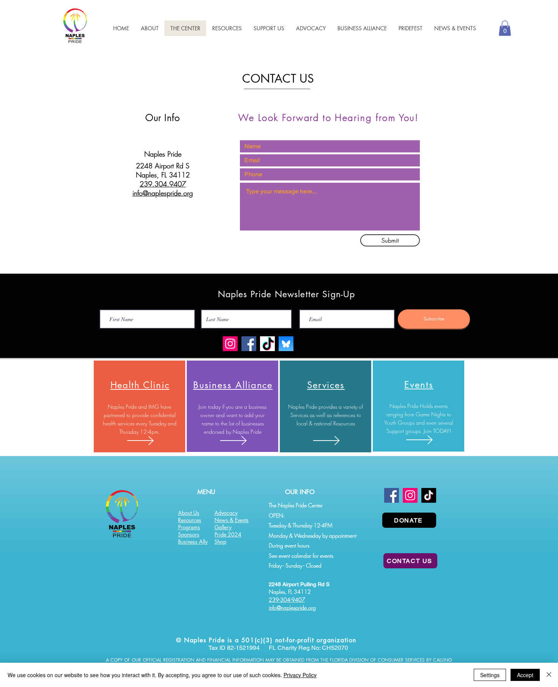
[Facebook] (248, 343)
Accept (525, 675)
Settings (490, 675)
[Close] (548, 675)
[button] (226, 28)
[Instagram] (230, 343)
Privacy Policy (300, 675)
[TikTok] (428, 495)
